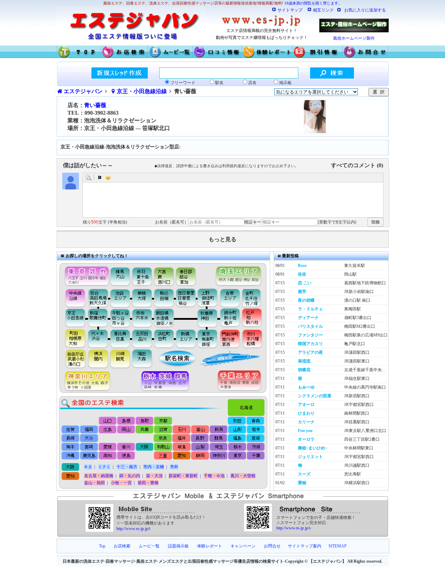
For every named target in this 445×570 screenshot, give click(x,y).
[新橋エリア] (185, 338)
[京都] (163, 421)
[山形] (236, 429)
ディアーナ (308, 317)
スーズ (304, 474)
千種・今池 (214, 475)
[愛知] (181, 456)
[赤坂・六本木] (143, 318)
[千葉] (255, 456)
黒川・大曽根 (243, 475)
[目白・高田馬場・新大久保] (98, 297)
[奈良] (163, 438)
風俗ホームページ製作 (354, 38)
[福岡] (89, 429)
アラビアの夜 (310, 352)
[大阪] (144, 447)
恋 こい (305, 282)
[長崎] (71, 438)
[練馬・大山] (120, 274)
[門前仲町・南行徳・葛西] (230, 338)
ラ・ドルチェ (310, 309)
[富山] (200, 429)
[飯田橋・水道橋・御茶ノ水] (165, 318)
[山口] (108, 421)
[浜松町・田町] (164, 338)
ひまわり (306, 413)
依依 (302, 274)
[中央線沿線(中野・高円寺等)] (73, 297)
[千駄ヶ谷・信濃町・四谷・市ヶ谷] (120, 318)
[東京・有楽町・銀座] (207, 338)
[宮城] (255, 438)
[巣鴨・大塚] (142, 297)
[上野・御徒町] (209, 297)
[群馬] (218, 438)
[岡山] (126, 429)
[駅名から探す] (172, 359)
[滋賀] (163, 429)
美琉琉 (304, 361)
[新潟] (218, 429)
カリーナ (306, 422)
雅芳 (302, 291)
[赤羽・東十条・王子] (141, 274)
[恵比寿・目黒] (120, 338)
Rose (302, 265)
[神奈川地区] (85, 381)
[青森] (255, 421)
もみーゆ (306, 387)
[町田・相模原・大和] (73, 338)
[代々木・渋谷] (98, 338)
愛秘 (302, 482)
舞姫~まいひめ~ (312, 448)
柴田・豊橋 (148, 482)
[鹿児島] (89, 456)
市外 (174, 466)
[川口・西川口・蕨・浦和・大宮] (164, 274)
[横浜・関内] (98, 359)
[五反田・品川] (143, 338)
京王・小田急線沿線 (142, 91)
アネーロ (306, 404)
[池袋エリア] (120, 297)
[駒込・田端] (164, 297)
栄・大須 (154, 475)
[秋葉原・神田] (207, 318)
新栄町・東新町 (183, 475)
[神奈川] (218, 456)
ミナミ (104, 466)
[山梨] (200, 447)
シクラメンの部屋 (314, 395)
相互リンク (323, 10)
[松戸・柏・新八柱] (252, 318)
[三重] (163, 456)
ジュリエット (310, 456)
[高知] (107, 456)
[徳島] (126, 456)
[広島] (107, 429)
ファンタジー (310, 335)
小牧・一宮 (121, 482)
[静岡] (200, 456)
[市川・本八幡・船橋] (252, 338)
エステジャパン (83, 91)
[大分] (89, 438)
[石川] (181, 429)
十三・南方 (126, 466)
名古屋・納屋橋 (98, 475)
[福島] (236, 438)
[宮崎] (89, 447)
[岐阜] (181, 447)
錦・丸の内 (129, 475)
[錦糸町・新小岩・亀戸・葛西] (230, 318)
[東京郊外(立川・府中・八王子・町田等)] (85, 274)
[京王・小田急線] (73, 318)
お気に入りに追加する (365, 10)
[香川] (126, 447)
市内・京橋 (153, 466)
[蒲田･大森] (143, 359)
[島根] (126, 421)
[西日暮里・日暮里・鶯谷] (186, 297)
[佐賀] (71, 429)
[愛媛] (107, 447)
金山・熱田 (94, 482)
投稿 (375, 222)
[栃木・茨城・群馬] (167, 381)
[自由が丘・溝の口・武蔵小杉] (73, 359)
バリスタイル (310, 326)
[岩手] (255, 429)
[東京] (236, 456)
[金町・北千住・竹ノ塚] (255, 297)
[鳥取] (145, 421)
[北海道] (248, 405)
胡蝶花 (304, 369)
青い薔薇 (95, 105)
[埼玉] (218, 447)
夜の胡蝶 (306, 300)
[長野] (200, 438)
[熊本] (71, 447)
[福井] (181, 438)
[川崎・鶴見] (120, 359)
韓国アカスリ (310, 343)
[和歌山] (163, 447)
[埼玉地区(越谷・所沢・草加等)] (239, 274)
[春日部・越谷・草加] (193, 274)
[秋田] (237, 421)
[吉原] (231, 297)
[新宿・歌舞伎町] (98, 318)
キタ (88, 466)
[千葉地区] (241, 381)
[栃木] (236, 447)
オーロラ (306, 439)
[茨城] (255, 447)
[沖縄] (71, 456)
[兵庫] (144, 429)
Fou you (305, 430)
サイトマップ (289, 10)
